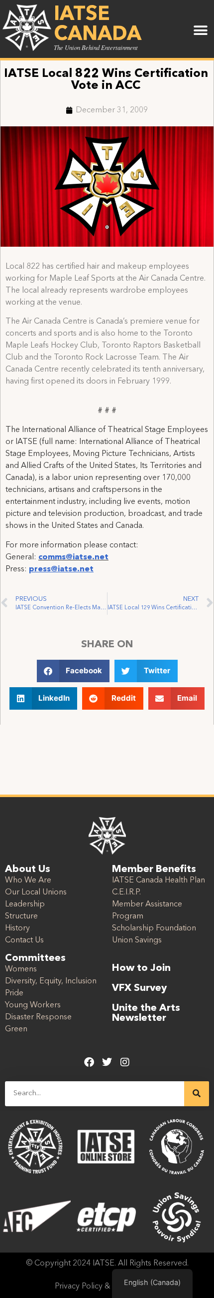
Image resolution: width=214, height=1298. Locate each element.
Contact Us (24, 940)
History (17, 928)
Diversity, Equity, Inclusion (51, 981)
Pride (14, 993)
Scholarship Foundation (154, 928)
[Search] (196, 1093)
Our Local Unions (36, 892)
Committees (35, 958)
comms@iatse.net (73, 557)
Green (16, 1029)
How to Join (141, 968)
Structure (21, 916)
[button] (200, 30)
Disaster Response (38, 1017)
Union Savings (137, 940)
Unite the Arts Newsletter (146, 1013)
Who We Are (28, 880)
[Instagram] (125, 1062)
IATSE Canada (97, 25)
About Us (27, 869)
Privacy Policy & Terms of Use (107, 1287)
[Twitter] (107, 1062)
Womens (21, 969)
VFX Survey (139, 988)
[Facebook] (89, 1062)
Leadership (25, 904)
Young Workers (33, 1005)
